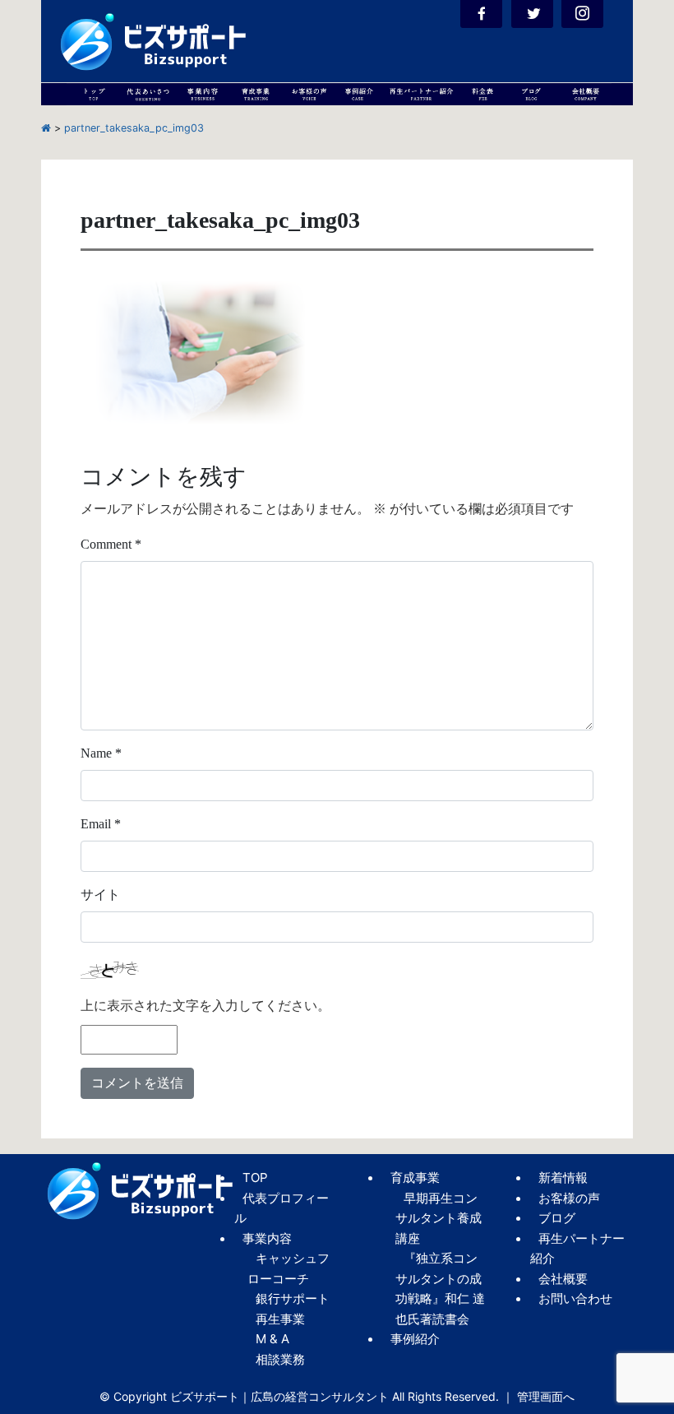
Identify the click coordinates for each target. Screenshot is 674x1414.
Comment (111, 544)
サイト (100, 895)
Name (101, 753)
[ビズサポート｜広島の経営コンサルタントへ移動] (46, 128)
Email (101, 824)
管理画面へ (546, 1396)
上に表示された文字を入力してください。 (205, 1006)
